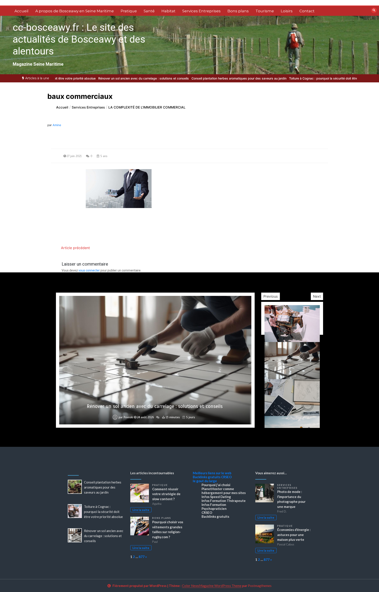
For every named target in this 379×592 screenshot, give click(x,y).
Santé (149, 11)
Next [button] (317, 296)
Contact (307, 11)
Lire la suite (140, 510)
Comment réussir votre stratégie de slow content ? (166, 494)
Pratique (129, 11)
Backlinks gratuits (206, 477)
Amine (57, 125)
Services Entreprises (201, 11)
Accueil (21, 11)
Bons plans (238, 11)
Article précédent (75, 248)
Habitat (168, 11)
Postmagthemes (260, 586)
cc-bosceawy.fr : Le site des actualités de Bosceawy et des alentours (79, 39)
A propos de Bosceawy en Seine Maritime (74, 11)
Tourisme (265, 11)
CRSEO (226, 477)
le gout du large (205, 481)
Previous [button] (270, 296)
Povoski (127, 417)
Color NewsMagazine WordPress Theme (211, 586)
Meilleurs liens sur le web (212, 473)
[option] (206, 78)
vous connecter (89, 270)
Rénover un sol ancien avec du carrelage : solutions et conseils (110, 78)
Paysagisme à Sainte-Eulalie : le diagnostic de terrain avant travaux (154, 406)
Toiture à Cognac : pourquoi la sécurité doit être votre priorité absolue (306, 78)
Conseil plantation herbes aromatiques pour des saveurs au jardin (206, 78)
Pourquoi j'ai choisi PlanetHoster (216, 487)
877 (142, 557)
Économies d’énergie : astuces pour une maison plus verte (294, 534)
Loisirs (287, 11)
